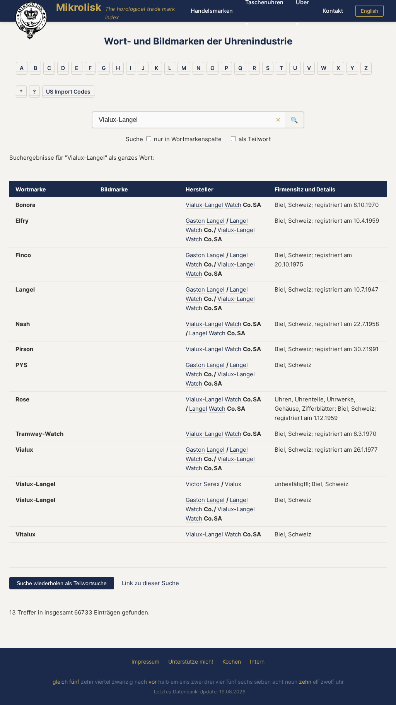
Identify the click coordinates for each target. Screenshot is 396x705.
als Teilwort (255, 139)
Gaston (195, 220)
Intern (257, 661)
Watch (233, 204)
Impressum (145, 661)
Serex (211, 484)
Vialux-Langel (204, 204)
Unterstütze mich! (190, 661)
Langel (216, 220)
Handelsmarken (212, 10)
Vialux (233, 484)
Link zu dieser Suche (150, 583)
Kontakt (333, 10)
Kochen (231, 661)
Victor (194, 484)
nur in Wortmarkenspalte (188, 139)
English (369, 11)
